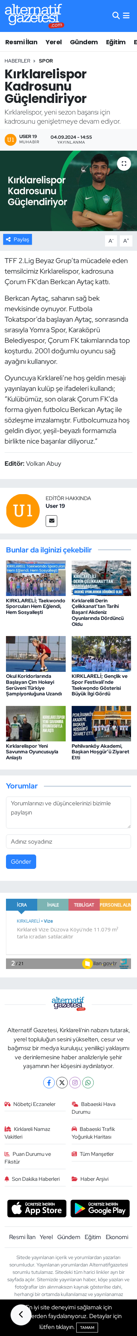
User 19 (55, 506)
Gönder (21, 861)
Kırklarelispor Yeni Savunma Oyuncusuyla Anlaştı (32, 752)
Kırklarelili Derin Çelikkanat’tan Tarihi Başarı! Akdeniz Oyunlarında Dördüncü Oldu (98, 612)
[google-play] (100, 1209)
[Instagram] (75, 1082)
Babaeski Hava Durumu (94, 1108)
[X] (62, 1082)
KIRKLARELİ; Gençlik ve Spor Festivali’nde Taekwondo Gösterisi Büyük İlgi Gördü (100, 685)
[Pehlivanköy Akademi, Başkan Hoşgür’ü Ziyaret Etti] (101, 723)
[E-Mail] (51, 521)
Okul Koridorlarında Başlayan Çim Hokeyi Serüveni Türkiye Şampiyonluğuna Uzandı (34, 685)
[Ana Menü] (126, 16)
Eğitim (115, 42)
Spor (46, 61)
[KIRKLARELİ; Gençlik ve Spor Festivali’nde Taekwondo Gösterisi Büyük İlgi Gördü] (101, 653)
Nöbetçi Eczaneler (34, 1104)
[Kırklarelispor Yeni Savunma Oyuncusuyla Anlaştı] (36, 723)
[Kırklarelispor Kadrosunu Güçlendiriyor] (68, 191)
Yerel (54, 42)
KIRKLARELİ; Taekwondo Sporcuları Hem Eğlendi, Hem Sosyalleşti (35, 606)
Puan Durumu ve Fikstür (28, 1158)
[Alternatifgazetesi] (35, 16)
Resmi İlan (21, 42)
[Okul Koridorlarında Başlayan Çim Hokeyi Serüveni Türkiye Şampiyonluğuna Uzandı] (36, 653)
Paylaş (21, 239)
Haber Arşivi (94, 1179)
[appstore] (37, 1209)
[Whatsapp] (88, 1082)
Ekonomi (117, 1237)
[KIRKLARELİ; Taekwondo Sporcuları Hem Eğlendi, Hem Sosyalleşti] (36, 578)
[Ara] (116, 16)
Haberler (17, 61)
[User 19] (23, 510)
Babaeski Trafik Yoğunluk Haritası (93, 1133)
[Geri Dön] (21, 1314)
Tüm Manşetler (97, 1154)
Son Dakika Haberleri (36, 1179)
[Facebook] (49, 1082)
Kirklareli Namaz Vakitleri (28, 1133)
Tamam (87, 1327)
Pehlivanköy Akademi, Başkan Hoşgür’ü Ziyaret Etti (100, 752)
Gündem (84, 42)
